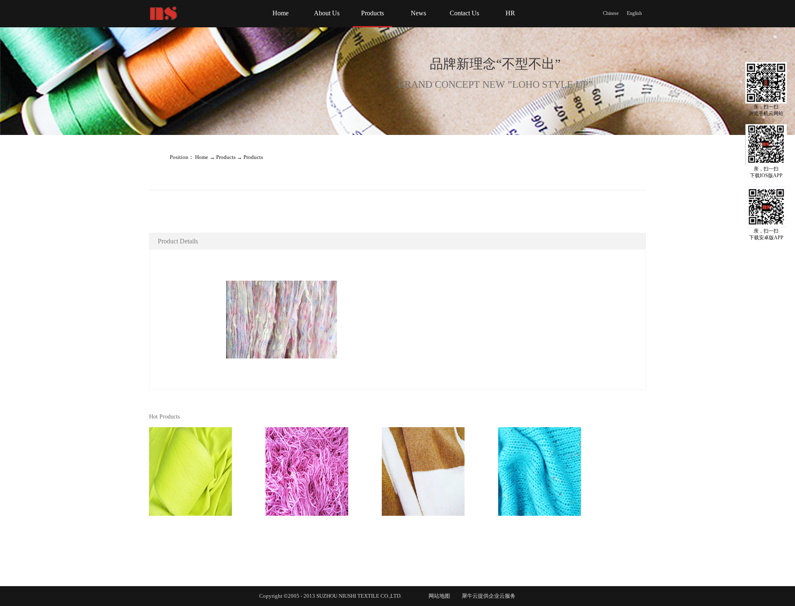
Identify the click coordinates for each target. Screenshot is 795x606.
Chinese (611, 13)
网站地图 (438, 596)
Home (280, 13)
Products (226, 157)
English (634, 13)
